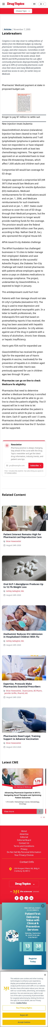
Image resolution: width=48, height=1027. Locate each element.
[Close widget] (43, 906)
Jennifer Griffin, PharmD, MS (16, 693)
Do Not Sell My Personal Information (24, 852)
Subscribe (34, 465)
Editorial (24, 837)
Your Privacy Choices (24, 855)
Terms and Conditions (24, 846)
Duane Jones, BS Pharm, (32, 691)
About (24, 831)
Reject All (24, 1015)
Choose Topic (21, 11)
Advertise (24, 834)
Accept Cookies (24, 1022)
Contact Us (24, 843)
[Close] (45, 975)
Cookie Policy (21, 1003)
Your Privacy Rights (24, 1008)
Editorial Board (24, 840)
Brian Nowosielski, (13, 691)
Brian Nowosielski (13, 541)
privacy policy (11, 473)
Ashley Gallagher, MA (15, 591)
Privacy (24, 849)
